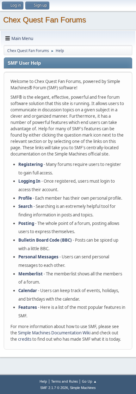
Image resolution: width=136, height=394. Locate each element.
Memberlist (30, 274)
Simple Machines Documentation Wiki (54, 333)
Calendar (27, 290)
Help (43, 381)
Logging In (29, 181)
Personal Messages (38, 257)
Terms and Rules (64, 381)
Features (27, 307)
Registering (30, 164)
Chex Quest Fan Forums (44, 19)
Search (25, 206)
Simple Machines (83, 388)
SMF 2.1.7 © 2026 (54, 388)
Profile (25, 198)
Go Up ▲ (89, 381)
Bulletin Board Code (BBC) (45, 240)
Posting (26, 223)
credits (24, 339)
